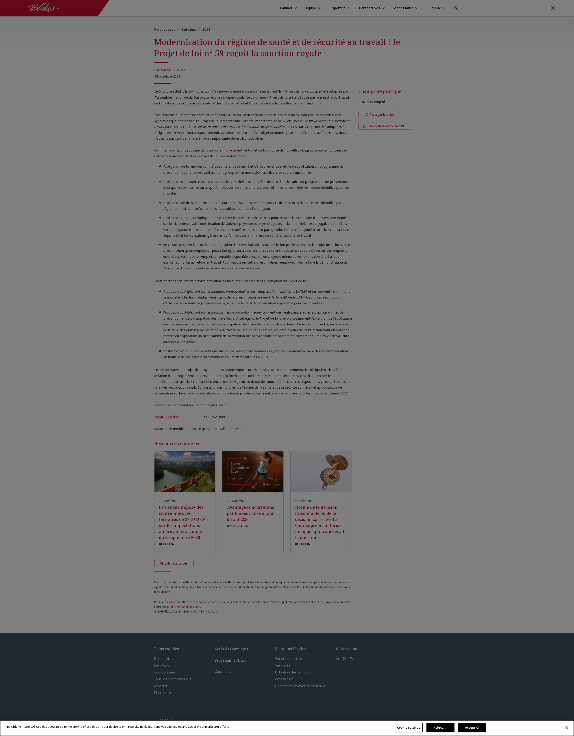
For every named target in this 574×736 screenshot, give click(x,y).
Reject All (440, 727)
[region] (287, 728)
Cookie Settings (408, 727)
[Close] (567, 727)
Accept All (472, 727)
